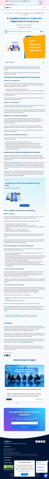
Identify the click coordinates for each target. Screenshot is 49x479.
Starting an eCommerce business (12, 162)
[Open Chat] (46, 476)
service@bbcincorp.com (10, 449)
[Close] (47, 461)
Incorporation (18, 13)
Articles (11, 13)
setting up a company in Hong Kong (15, 67)
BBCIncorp (20, 25)
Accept (24, 474)
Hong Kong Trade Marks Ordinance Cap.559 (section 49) (29, 105)
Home (6, 13)
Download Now (24, 205)
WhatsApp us (41, 467)
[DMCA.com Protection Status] (8, 467)
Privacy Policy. (27, 471)
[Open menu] (44, 7)
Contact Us (7, 446)
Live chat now (41, 470)
